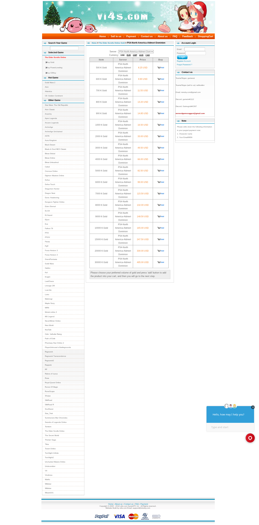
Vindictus (48, 475)
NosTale (48, 330)
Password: (181, 53)
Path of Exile (50, 338)
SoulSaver (49, 409)
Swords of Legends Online (56, 422)
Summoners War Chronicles (56, 418)
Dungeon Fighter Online (54, 202)
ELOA (47, 211)
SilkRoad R (49, 405)
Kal (46, 272)
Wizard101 (49, 493)
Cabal (47, 167)
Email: (180, 49)
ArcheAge (49, 127)
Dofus (47, 180)
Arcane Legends (51, 123)
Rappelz (48, 365)
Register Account (184, 61)
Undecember (50, 466)
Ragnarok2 (49, 361)
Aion (47, 87)
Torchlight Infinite (52, 453)
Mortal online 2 (51, 312)
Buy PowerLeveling (54, 68)
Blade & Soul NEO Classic (55, 149)
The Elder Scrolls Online (54, 431)
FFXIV (47, 237)
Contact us (147, 36)
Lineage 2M (50, 286)
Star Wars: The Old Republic (56, 105)
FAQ (175, 36)
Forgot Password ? (184, 65)
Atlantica (48, 91)
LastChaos (49, 281)
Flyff (46, 246)
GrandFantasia (51, 259)
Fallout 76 (49, 228)
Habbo (47, 268)
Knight (47, 277)
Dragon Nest (50, 193)
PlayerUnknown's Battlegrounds (58, 347)
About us (163, 36)
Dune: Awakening (52, 198)
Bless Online (50, 158)
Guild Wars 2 (50, 83)
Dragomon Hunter (52, 189)
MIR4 (47, 308)
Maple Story (50, 303)
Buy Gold (50, 62)
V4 (46, 471)
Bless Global (50, 154)
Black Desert (50, 145)
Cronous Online (51, 171)
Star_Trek (49, 413)
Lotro (47, 294)
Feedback (187, 36)
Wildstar (48, 484)
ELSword (48, 215)
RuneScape (50, 391)
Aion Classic (50, 109)
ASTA (47, 136)
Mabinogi (48, 299)
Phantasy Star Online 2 (54, 343)
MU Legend (49, 316)
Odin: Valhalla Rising (53, 334)
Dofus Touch (50, 184)
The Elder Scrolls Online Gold (112, 43)
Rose (47, 378)
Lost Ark (48, 290)
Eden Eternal (50, 206)
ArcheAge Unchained (53, 131)
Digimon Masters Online (54, 176)
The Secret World (52, 435)
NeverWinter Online (53, 321)
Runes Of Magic (51, 387)
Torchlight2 (49, 457)
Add (162, 68)
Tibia (47, 444)
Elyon (47, 220)
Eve (46, 224)
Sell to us (116, 36)
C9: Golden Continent (54, 96)
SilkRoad (48, 400)
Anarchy (48, 114)
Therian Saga (50, 440)
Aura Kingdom (51, 140)
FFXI (47, 233)
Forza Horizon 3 (51, 250)
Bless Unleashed (52, 162)
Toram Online (50, 449)
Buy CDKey (51, 73)
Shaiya (48, 396)
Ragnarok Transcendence (55, 356)
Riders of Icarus (51, 374)
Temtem (48, 427)
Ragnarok (49, 352)
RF (46, 369)
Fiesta (47, 242)
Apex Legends (51, 118)
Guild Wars (49, 264)
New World (49, 325)
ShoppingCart (205, 36)
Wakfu (47, 479)
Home (102, 36)
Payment (131, 36)
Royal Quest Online (53, 383)
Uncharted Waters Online (55, 462)
